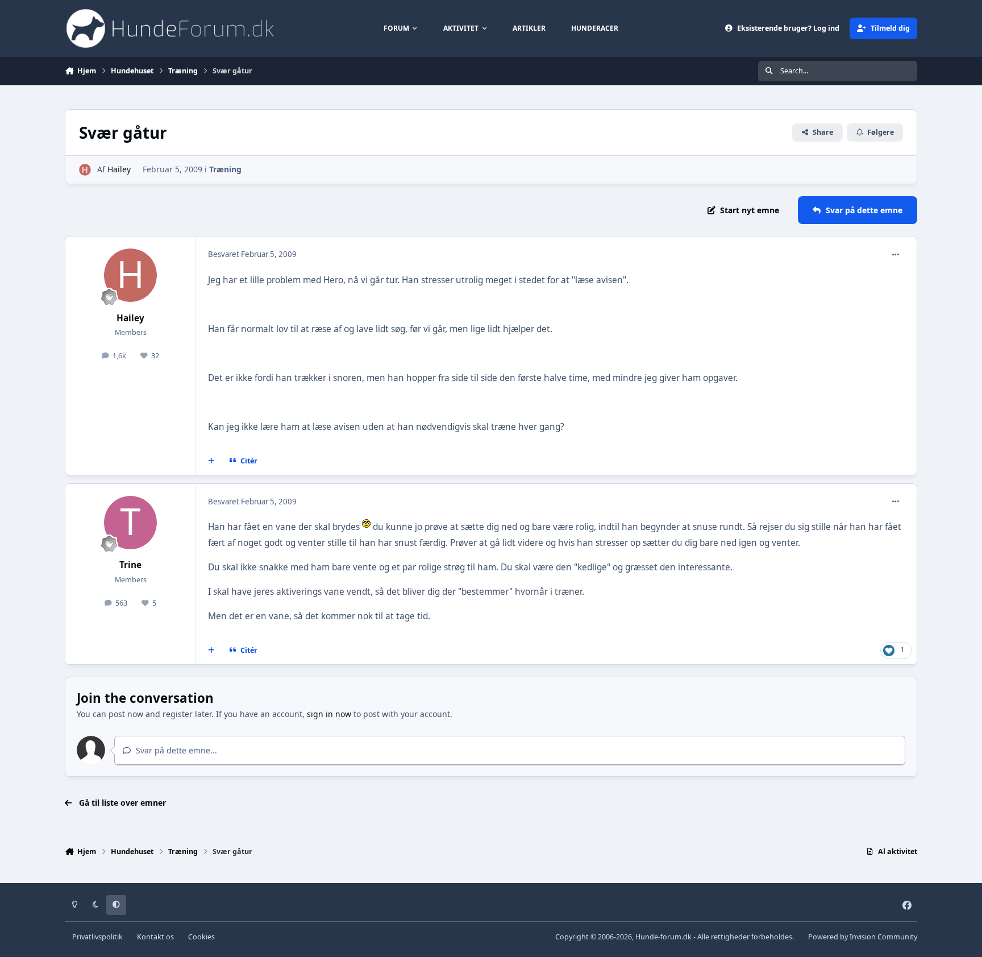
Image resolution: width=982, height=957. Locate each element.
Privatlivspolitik (97, 937)
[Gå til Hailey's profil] (85, 170)
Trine (130, 565)
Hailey (119, 169)
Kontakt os (155, 937)
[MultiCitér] (211, 461)
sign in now (329, 714)
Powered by (862, 937)
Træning (225, 169)
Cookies (201, 937)
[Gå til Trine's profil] (130, 522)
